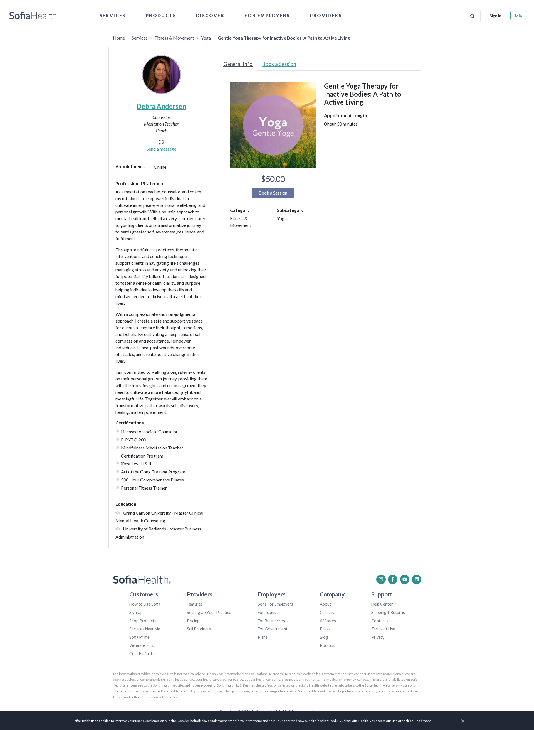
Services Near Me (144, 628)
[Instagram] (381, 579)
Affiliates (328, 620)
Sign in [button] (495, 15)
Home (119, 37)
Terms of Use (383, 628)
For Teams (267, 612)
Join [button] (518, 15)
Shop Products (142, 620)
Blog (324, 637)
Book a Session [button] (273, 192)
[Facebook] (392, 579)
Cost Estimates (143, 653)
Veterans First (142, 645)
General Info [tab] (238, 64)
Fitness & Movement (174, 37)
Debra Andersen (161, 106)
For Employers (267, 15)
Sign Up (136, 612)
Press (325, 628)
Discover (210, 15)
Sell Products (199, 628)
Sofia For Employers (275, 604)
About (325, 604)
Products (161, 15)
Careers (327, 612)
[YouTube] (404, 579)
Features (195, 604)
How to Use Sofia (144, 604)
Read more (423, 721)
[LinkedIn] (416, 579)
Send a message (161, 148)
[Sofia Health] (32, 15)
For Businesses (271, 620)
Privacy (377, 637)
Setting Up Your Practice (209, 612)
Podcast (327, 645)
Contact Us (381, 620)
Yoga (206, 37)
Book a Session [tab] (279, 64)
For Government (273, 628)
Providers (326, 15)
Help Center (382, 604)
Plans (263, 637)
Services (113, 15)
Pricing (193, 620)
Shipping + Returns (388, 612)
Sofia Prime (139, 637)
